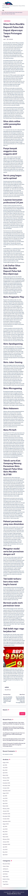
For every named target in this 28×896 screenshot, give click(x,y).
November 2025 (6, 785)
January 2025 (6, 811)
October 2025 (6, 788)
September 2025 (6, 790)
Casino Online (6, 866)
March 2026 (5, 775)
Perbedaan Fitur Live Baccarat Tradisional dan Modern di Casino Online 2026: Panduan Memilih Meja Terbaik (13, 728)
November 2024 (6, 816)
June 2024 (5, 829)
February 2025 (6, 808)
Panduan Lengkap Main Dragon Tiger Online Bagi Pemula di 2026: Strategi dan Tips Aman (13, 723)
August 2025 (6, 793)
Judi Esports (5, 869)
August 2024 (6, 824)
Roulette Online (6, 879)
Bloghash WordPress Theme (14, 893)
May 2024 (5, 831)
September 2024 (6, 821)
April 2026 (5, 772)
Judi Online (7, 20)
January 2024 (6, 841)
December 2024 (6, 813)
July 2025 (5, 795)
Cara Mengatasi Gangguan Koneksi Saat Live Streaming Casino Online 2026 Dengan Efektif (14, 734)
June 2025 (5, 798)
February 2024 (6, 839)
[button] (8, 689)
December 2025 (6, 783)
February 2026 (6, 777)
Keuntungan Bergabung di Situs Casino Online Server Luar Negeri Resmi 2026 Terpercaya (14, 739)
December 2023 (6, 844)
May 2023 (5, 852)
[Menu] (3, 10)
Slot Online (5, 881)
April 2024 (5, 834)
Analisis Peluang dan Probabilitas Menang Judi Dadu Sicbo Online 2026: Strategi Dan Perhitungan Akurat (14, 745)
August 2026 (6, 762)
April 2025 (5, 803)
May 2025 (5, 800)
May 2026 (5, 770)
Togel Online (5, 884)
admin (7, 687)
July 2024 (5, 826)
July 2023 (5, 847)
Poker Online (5, 876)
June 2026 (5, 767)
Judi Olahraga (6, 871)
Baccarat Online (6, 863)
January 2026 (6, 780)
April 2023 (5, 854)
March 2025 (5, 806)
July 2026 (5, 765)
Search (5, 710)
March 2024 (5, 836)
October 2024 (6, 818)
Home (3, 12)
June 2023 (5, 849)
